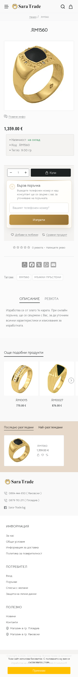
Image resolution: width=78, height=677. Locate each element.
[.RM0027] (57, 379)
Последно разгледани (19, 427)
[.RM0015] (21, 379)
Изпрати (39, 220)
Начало (33, 17)
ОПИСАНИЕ (29, 298)
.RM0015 (21, 400)
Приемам (39, 670)
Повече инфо (17, 116)
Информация (17, 526)
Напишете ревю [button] (55, 247)
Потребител (16, 567)
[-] (10, 172)
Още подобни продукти (23, 352)
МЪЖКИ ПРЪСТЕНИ (47, 277)
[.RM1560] (19, 450)
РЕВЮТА (52, 298)
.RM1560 (24, 277)
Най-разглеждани (50, 427)
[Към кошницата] (71, 6)
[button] (51, 173)
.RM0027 (57, 400)
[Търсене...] (63, 6)
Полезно (14, 607)
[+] (25, 172)
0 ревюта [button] (37, 247)
